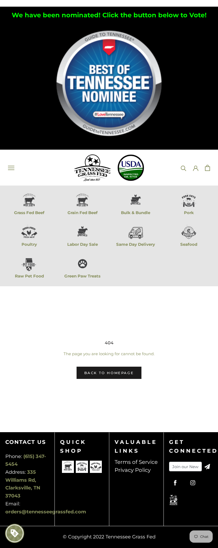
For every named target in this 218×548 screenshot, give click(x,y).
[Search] (183, 168)
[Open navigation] (11, 168)
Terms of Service (136, 462)
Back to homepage (109, 373)
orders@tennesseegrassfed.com (45, 512)
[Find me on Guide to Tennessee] (109, 25)
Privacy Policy (133, 470)
